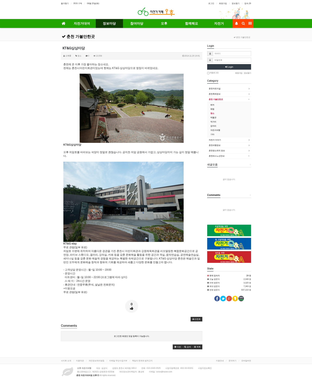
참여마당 (136, 23)
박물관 (213, 117)
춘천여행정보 (215, 145)
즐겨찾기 (65, 3)
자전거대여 (82, 23)
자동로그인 (214, 73)
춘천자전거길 (215, 88)
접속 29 (247, 3)
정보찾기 (236, 3)
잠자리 (213, 126)
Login (230, 67)
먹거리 (213, 122)
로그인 (211, 3)
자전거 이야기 (215, 140)
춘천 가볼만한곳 (80, 36)
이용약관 (80, 361)
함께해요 (191, 23)
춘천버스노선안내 (216, 156)
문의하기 (232, 361)
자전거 (219, 23)
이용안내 (220, 361)
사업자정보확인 (205, 368)
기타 (212, 134)
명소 (212, 113)
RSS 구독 (78, 3)
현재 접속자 (214, 276)
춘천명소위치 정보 (217, 151)
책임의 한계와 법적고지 (142, 361)
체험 (212, 109)
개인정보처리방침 (96, 361)
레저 (212, 105)
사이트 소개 (66, 361)
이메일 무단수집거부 (118, 361)
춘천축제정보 (215, 94)
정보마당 (109, 23)
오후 (164, 23)
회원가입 (223, 3)
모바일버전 (246, 361)
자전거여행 (215, 130)
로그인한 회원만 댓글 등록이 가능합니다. (132, 336)
